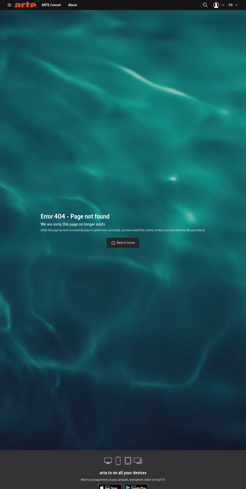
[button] (169, 5)
